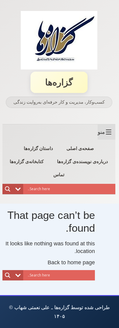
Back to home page (71, 262)
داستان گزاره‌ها (38, 148)
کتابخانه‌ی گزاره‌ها (27, 161)
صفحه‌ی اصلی (80, 148)
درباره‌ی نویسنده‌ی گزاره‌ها (82, 161)
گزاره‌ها (59, 82)
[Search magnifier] (7, 189)
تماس (58, 174)
